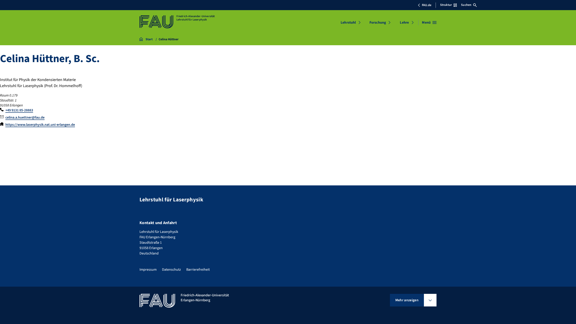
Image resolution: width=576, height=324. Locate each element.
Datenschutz (171, 269)
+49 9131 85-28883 (19, 110)
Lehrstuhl (348, 22)
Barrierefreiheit (198, 269)
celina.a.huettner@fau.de (25, 117)
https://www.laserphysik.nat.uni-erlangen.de (40, 124)
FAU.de (426, 5)
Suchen (466, 5)
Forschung (377, 22)
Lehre (404, 22)
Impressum (148, 269)
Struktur (446, 5)
